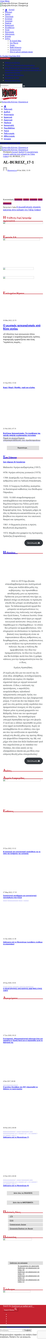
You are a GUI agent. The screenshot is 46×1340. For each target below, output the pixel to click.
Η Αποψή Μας (15, 41)
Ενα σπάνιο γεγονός (12, 78)
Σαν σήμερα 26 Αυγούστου (14, 75)
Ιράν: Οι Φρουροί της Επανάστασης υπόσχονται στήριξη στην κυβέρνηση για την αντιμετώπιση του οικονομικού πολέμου (23, 70)
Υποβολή (27, 1330)
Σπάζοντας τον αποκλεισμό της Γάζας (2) (28, 1277)
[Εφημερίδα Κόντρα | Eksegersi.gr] (14, 101)
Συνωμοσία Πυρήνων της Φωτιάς (21, 1228)
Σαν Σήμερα (10, 457)
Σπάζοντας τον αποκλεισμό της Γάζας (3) (28, 1273)
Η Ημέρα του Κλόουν (12, 62)
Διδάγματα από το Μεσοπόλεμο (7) (20, 1134)
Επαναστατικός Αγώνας (18, 1224)
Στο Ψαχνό (14, 43)
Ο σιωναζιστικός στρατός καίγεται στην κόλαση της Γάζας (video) (22, 208)
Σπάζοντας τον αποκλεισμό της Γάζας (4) (28, 1269)
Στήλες (7, 39)
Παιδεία (8, 23)
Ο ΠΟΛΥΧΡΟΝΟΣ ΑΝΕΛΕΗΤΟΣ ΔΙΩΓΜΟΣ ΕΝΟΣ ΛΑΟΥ (22, 988)
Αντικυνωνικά (15, 50)
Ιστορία (8, 36)
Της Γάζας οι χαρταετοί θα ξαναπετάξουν (20, 65)
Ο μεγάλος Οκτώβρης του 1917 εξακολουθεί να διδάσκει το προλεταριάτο (20, 1087)
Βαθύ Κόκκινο (15, 47)
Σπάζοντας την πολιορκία (18, 1263)
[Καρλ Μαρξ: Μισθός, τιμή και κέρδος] (23, 385)
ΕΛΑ (11, 1220)
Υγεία (7, 30)
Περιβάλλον (9, 27)
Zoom (12, 45)
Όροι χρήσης (25, 1327)
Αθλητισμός (9, 34)
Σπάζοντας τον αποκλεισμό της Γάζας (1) (28, 1281)
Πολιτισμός (9, 32)
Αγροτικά (8, 21)
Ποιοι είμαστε (11, 1327)
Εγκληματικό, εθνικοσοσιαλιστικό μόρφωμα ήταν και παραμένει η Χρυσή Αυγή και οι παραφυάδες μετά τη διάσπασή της (23, 1040)
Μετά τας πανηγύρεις (13, 80)
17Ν (11, 1216)
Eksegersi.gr (12, 170)
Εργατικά (8, 19)
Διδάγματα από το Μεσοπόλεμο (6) (20, 1182)
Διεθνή (7, 14)
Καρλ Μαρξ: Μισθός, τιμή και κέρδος (19, 387)
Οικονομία (9, 16)
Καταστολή (9, 25)
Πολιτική (8, 12)
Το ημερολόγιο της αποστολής (28, 1266)
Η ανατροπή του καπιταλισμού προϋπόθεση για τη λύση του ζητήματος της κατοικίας (21, 852)
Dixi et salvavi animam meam (21, 52)
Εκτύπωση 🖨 (33, 542)
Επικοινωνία (18, 1327)
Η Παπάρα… (10, 552)
